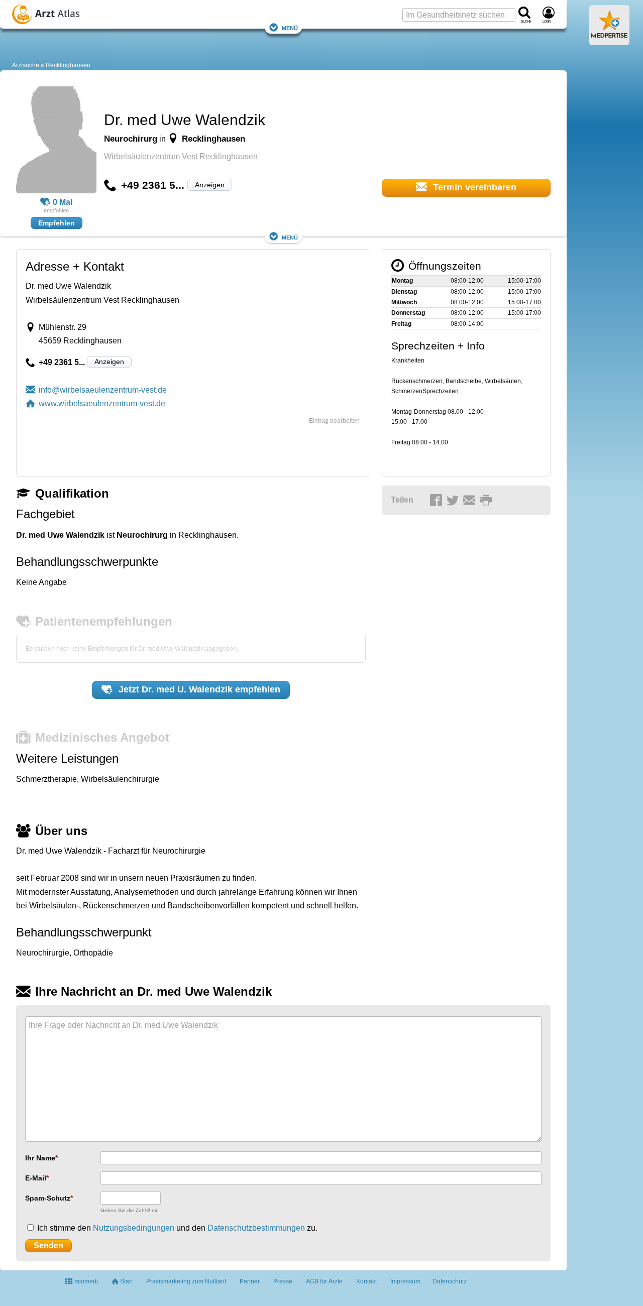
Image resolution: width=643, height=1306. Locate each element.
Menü (290, 27)
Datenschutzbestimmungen (256, 1228)
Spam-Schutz (47, 1198)
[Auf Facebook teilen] (437, 500)
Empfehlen (56, 223)
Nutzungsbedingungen (133, 1228)
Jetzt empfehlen (198, 689)
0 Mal (62, 202)
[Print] (487, 500)
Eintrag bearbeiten (334, 420)
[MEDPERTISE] (609, 41)
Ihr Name (40, 1158)
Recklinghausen (68, 65)
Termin (473, 187)
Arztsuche (25, 65)
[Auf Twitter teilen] (454, 500)
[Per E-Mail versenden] (470, 500)
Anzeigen (210, 185)
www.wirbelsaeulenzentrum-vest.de (102, 403)
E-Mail (35, 1178)
